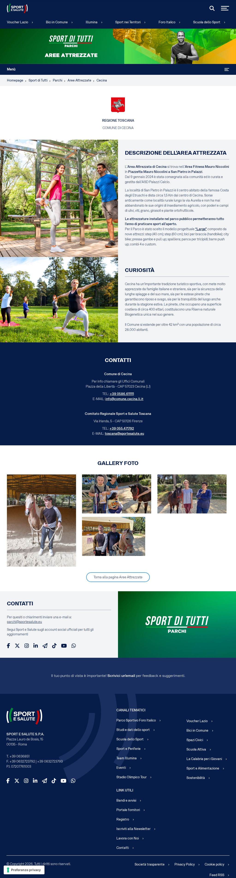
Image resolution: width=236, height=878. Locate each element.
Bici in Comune (57, 22)
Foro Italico (167, 22)
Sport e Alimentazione (202, 768)
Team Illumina (126, 758)
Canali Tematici (130, 710)
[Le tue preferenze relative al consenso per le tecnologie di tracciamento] (24, 870)
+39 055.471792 (121, 428)
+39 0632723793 (50, 761)
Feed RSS (216, 875)
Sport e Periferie (128, 749)
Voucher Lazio (17, 22)
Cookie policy (214, 864)
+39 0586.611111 (122, 394)
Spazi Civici (194, 740)
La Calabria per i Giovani (204, 759)
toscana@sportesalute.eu (124, 433)
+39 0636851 (19, 756)
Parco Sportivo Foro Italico (136, 720)
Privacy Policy (184, 864)
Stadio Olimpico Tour (131, 777)
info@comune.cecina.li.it (124, 399)
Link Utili (124, 790)
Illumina (91, 22)
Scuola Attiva (196, 749)
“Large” (201, 229)
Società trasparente (150, 864)
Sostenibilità (195, 778)
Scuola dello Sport (206, 22)
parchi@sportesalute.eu (24, 622)
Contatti (122, 848)
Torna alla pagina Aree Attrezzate (118, 577)
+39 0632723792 (22, 761)
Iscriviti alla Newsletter (133, 829)
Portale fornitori (128, 810)
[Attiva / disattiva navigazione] (226, 69)
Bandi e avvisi (126, 800)
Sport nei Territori (128, 22)
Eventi (121, 768)
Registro (122, 819)
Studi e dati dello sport (133, 730)
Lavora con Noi (127, 838)
